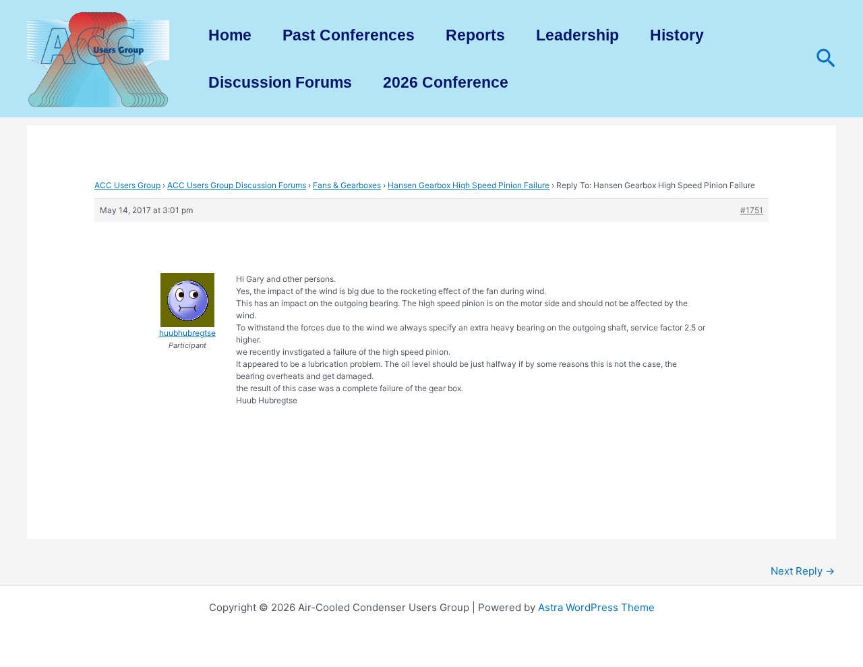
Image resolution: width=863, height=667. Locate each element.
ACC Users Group (127, 185)
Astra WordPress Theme (596, 607)
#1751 (751, 210)
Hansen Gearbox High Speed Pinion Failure (468, 185)
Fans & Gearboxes (347, 185)
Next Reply (803, 570)
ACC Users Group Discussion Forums (236, 185)
